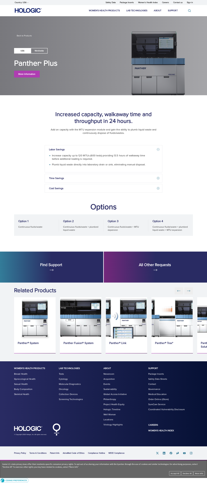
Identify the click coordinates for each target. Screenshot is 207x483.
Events (107, 384)
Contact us (178, 2)
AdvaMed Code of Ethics (73, 453)
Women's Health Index (148, 2)
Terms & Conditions (38, 453)
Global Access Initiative (115, 394)
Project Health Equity (114, 404)
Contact (152, 384)
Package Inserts (127, 2)
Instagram (191, 453)
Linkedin (164, 453)
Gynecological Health (24, 379)
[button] (103, 480)
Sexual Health (21, 384)
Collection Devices (68, 394)
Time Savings (56, 178)
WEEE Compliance (116, 453)
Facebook (171, 453)
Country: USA (21, 2)
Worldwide (39, 51)
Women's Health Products (104, 10)
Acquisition (109, 379)
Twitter (157, 453)
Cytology (63, 379)
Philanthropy (110, 399)
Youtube (184, 453)
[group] (35, 325)
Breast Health (20, 374)
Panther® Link (117, 343)
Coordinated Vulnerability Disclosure (166, 409)
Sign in (190, 2)
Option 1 (23, 221)
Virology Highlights (113, 424)
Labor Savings (57, 149)
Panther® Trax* (164, 343)
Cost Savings (56, 188)
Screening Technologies (71, 399)
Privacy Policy (20, 453)
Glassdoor (177, 453)
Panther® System (28, 343)
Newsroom (109, 374)
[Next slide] (188, 290)
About (157, 10)
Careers (165, 2)
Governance (154, 389)
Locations (108, 419)
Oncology (64, 389)
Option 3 (113, 221)
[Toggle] (190, 10)
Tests (61, 374)
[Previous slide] (179, 290)
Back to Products (24, 36)
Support (173, 10)
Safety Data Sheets (157, 379)
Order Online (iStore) (158, 399)
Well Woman (110, 414)
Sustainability (110, 389)
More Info (199, 473)
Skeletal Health (21, 394)
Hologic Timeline (112, 409)
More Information (26, 74)
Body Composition (23, 389)
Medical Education (157, 394)
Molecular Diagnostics (70, 384)
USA (22, 51)
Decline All (187, 473)
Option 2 (68, 221)
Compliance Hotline (96, 453)
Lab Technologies (136, 10)
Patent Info (54, 453)
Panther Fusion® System (79, 343)
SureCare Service (157, 404)
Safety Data (111, 2)
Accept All (175, 473)
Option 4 (158, 221)
